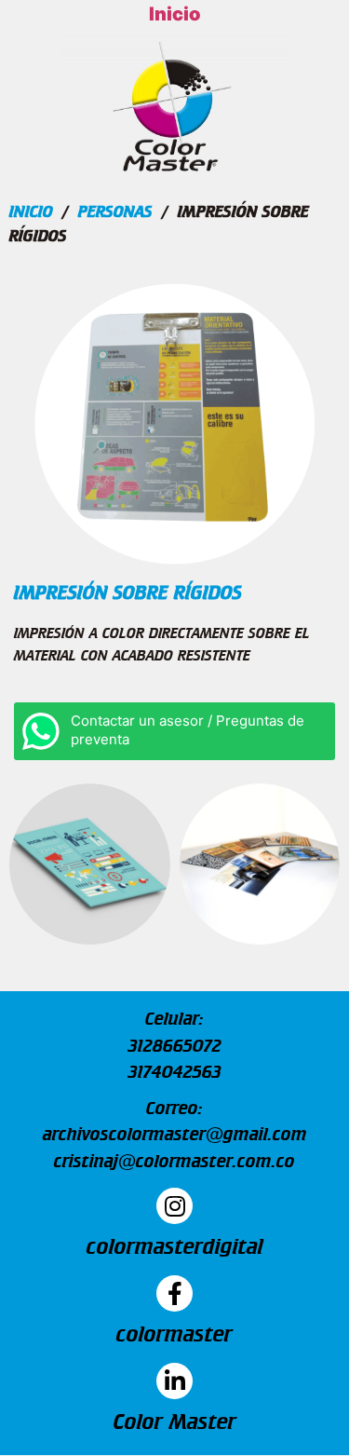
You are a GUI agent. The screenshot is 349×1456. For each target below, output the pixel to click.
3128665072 (174, 1045)
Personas (115, 211)
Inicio (175, 14)
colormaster (174, 1333)
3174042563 (174, 1071)
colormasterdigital (175, 1245)
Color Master (175, 1421)
